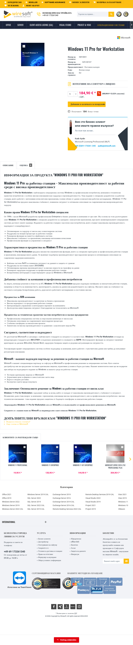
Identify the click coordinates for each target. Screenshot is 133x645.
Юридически (76, 539)
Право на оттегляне (45, 554)
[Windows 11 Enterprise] (50, 453)
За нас (73, 548)
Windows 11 (123, 502)
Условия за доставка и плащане (50, 551)
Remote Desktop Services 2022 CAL (67, 509)
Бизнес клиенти (44, 539)
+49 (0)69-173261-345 (85, 146)
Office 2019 (6, 498)
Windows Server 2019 (10, 505)
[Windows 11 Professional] (17, 453)
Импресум (75, 554)
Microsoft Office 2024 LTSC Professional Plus (115, 466)
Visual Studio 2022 (93, 498)
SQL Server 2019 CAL (36, 509)
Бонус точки (93, 111)
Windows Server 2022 (10, 502)
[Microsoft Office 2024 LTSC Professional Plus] (115, 453)
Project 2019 (90, 509)
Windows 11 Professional (17, 465)
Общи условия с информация (49, 560)
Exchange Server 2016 (62, 498)
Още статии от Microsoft (17, 424)
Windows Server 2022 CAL (12, 509)
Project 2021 (90, 505)
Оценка (25, 165)
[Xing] (60, 606)
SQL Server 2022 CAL (36, 505)
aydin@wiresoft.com (106, 146)
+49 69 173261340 (14, 551)
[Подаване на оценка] (98, 53)
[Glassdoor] (66, 606)
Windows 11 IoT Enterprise (83, 465)
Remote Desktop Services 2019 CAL (99, 494)
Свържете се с (43, 548)
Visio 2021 (122, 494)
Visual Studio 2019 (93, 502)
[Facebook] (53, 606)
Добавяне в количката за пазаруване (88, 104)
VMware (121, 509)
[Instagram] (79, 606)
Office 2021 (6, 494)
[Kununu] (72, 606)
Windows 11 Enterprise (50, 465)
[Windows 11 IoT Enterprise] (82, 453)
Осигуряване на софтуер (47, 545)
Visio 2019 (122, 498)
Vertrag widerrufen (68, 640)
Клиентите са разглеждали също (20, 437)
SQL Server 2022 (34, 498)
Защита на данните (78, 551)
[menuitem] (107, 2)
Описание (8, 165)
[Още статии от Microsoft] (123, 37)
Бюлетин (74, 545)
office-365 (75, 542)
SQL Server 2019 (34, 502)
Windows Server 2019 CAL (38, 494)
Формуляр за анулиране (47, 557)
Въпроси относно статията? (18, 422)
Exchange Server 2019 (62, 494)
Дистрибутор (43, 542)
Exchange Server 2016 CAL (63, 505)
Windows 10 (123, 505)
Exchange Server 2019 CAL (63, 502)
